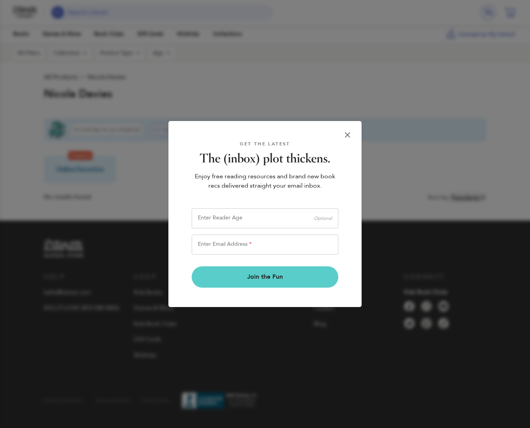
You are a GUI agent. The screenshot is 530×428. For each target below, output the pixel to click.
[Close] (347, 135)
